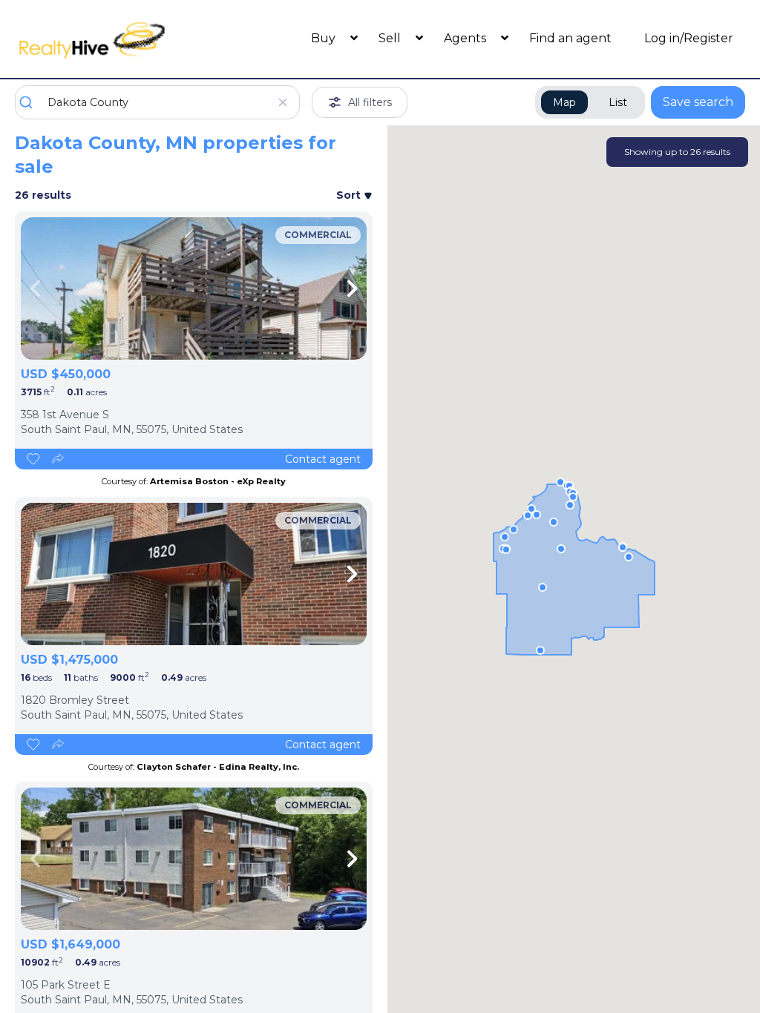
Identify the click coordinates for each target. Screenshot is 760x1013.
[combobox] (157, 102)
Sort (350, 195)
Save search (698, 102)
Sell (391, 38)
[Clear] (282, 102)
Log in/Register (688, 38)
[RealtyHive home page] (106, 39)
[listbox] (194, 288)
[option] (194, 288)
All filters (370, 102)
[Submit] (32, 102)
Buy (324, 38)
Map (564, 102)
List (618, 102)
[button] (573, 496)
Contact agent (323, 459)
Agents (466, 38)
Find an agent (570, 38)
